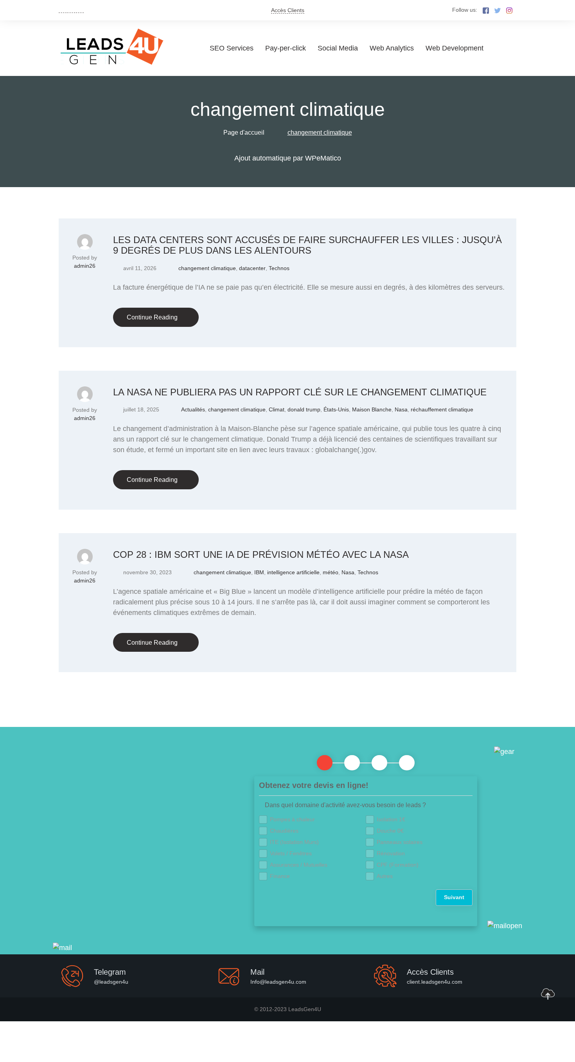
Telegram (110, 972)
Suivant (454, 897)
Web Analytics (392, 48)
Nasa (401, 409)
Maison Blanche (372, 409)
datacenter (252, 268)
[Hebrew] (80, 9)
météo (330, 572)
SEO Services (231, 48)
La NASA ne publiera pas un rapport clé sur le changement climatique (300, 392)
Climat (276, 409)
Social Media (338, 48)
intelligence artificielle (293, 572)
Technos (279, 268)
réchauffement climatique (442, 409)
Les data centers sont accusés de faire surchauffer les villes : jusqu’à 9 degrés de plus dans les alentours (307, 245)
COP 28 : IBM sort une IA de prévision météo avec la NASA (261, 554)
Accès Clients (287, 10)
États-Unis (336, 409)
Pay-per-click (285, 48)
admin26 (84, 266)
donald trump (304, 409)
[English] (62, 9)
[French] (71, 9)
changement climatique (207, 268)
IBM (259, 572)
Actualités (193, 409)
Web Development (454, 48)
